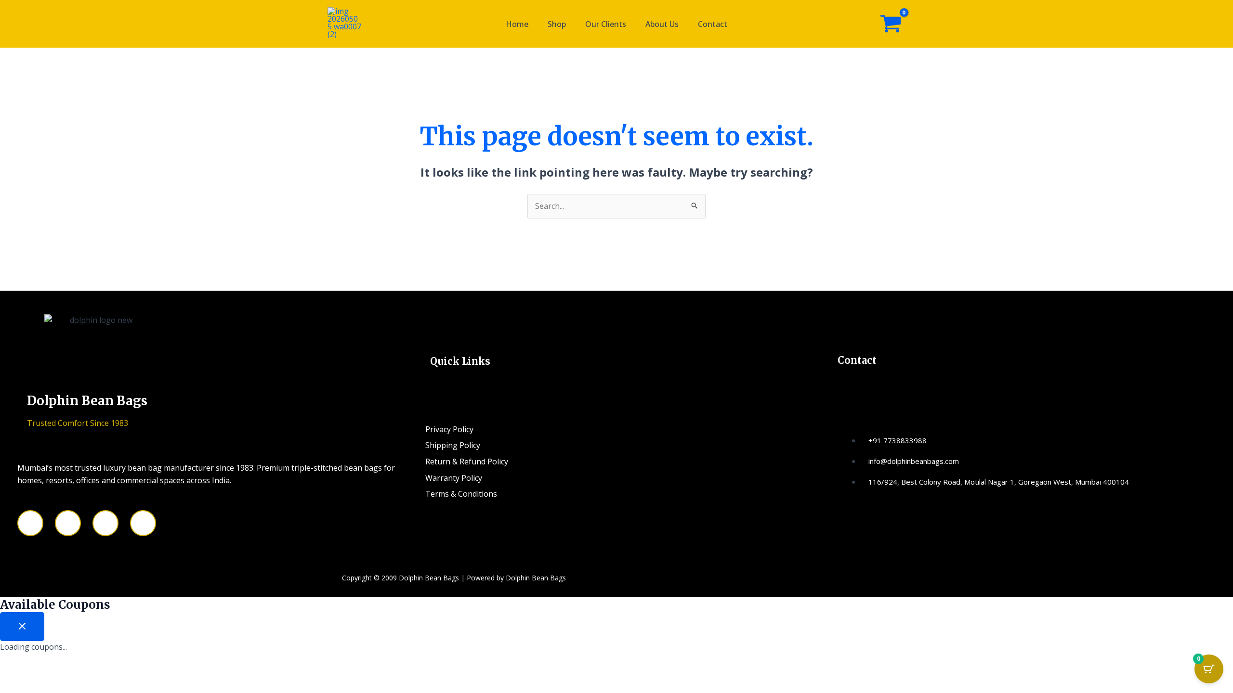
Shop (557, 24)
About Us (662, 24)
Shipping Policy (452, 445)
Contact (712, 24)
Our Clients (605, 24)
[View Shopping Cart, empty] (890, 24)
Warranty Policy (453, 478)
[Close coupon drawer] (22, 626)
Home (517, 24)
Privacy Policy (449, 429)
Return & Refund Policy (466, 461)
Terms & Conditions (461, 493)
